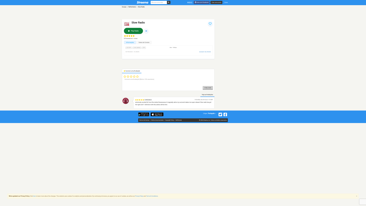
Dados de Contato (144, 42)
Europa (124, 7)
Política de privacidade (157, 120)
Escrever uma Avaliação (132, 71)
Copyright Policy (169, 120)
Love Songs (136, 47)
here (34, 196)
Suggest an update (205, 52)
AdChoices (179, 120)
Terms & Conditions (152, 196)
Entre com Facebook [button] (202, 2)
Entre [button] (226, 2)
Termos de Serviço (144, 120)
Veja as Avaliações (207, 94)
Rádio (189, 3)
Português (211, 113)
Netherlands (132, 7)
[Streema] (142, 2)
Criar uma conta (216, 2)
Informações (130, 42)
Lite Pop (128, 47)
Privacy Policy (139, 196)
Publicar (208, 88)
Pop (144, 47)
